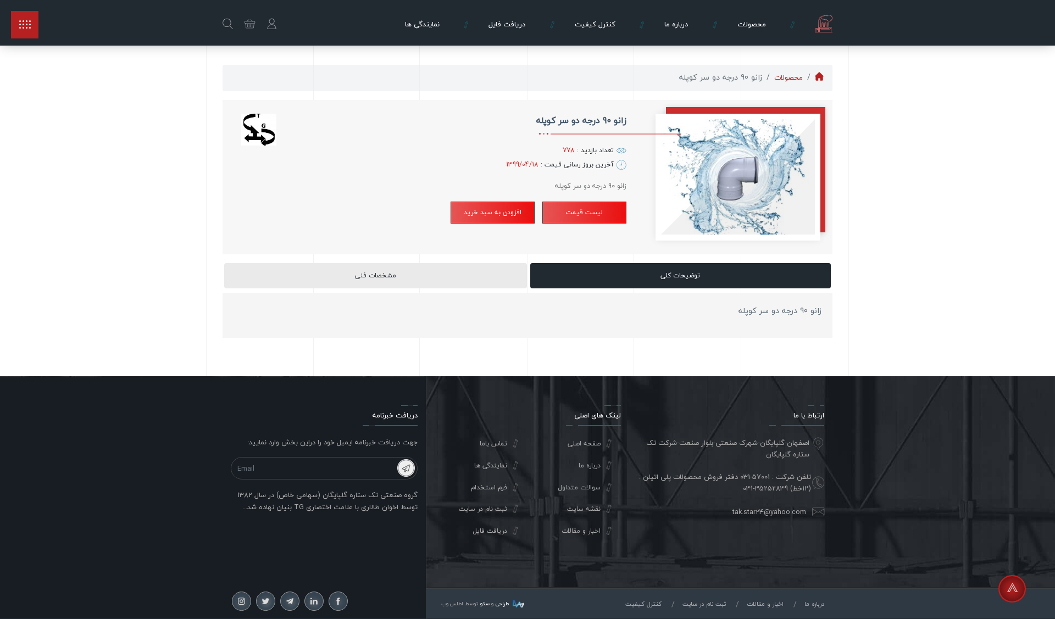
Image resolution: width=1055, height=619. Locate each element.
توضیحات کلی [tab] (680, 275)
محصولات (788, 77)
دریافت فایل (490, 531)
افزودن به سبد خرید (492, 212)
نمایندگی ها (490, 466)
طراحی (501, 603)
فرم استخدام (489, 488)
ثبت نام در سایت (483, 509)
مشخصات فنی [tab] (375, 275)
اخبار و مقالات (581, 531)
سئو (485, 603)
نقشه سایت (584, 509)
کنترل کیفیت (643, 604)
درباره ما (590, 466)
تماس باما (493, 444)
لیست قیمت (584, 212)
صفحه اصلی (584, 444)
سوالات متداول (579, 488)
